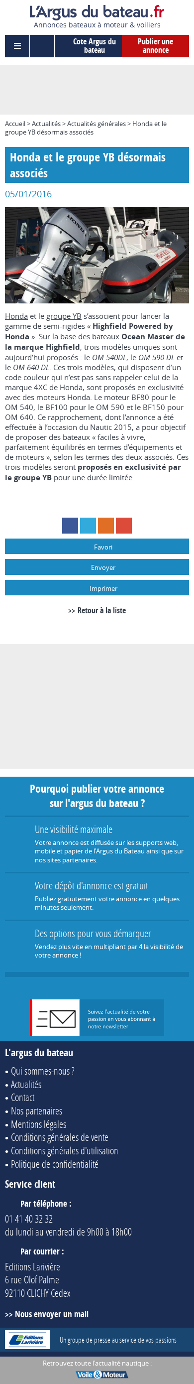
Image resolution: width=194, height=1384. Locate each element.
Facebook (70, 526)
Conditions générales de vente (59, 1136)
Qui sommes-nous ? (43, 1070)
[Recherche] (42, 46)
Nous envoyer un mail (52, 1314)
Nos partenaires (36, 1110)
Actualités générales (96, 123)
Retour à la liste (102, 610)
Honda (16, 316)
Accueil (15, 123)
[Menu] (17, 46)
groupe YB (64, 316)
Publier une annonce (155, 46)
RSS (106, 526)
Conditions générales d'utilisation (64, 1150)
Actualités (46, 123)
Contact (22, 1097)
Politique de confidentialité (54, 1163)
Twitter (88, 526)
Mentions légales (38, 1123)
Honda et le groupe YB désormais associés (86, 128)
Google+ (124, 526)
